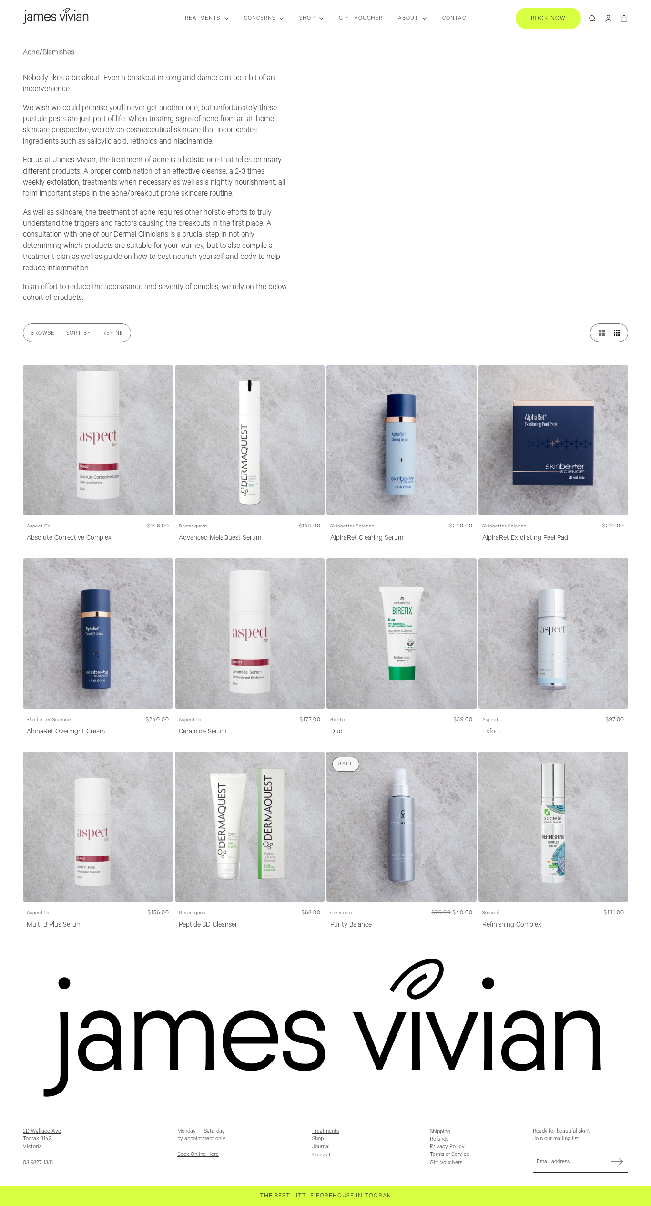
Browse (43, 333)
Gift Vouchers (446, 1162)
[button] (599, 332)
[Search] (593, 18)
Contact (321, 1155)
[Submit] (617, 1161)
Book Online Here (198, 1154)
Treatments (325, 1131)
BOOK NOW (548, 18)
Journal (321, 1147)
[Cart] (624, 18)
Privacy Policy (447, 1147)
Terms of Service (450, 1154)
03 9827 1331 (38, 1162)
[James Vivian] (56, 16)
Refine (112, 333)
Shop (318, 1138)
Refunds (439, 1139)
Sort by (78, 333)
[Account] (608, 18)
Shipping (440, 1131)
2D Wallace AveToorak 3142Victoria (42, 1139)
